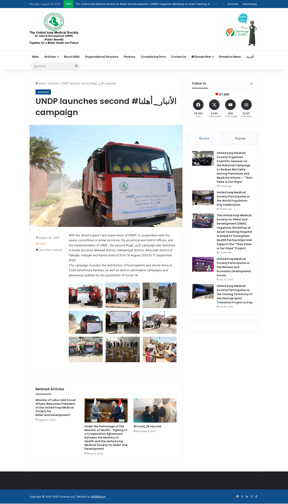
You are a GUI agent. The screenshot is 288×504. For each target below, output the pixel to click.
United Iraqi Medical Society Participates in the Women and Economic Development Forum (130, 7)
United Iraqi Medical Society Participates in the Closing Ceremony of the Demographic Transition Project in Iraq (234, 294)
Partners (129, 56)
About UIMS (72, 56)
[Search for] (76, 66)
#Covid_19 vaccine (147, 426)
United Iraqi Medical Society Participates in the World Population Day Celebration (233, 198)
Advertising (250, 3)
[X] (242, 496)
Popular (240, 138)
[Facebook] (237, 496)
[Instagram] (251, 496)
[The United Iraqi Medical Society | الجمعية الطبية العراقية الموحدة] (53, 29)
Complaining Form (153, 56)
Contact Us (178, 56)
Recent (204, 138)
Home (42, 83)
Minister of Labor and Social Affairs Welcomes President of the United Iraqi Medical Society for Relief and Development (55, 407)
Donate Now (202, 56)
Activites (50, 56)
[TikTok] (256, 496)
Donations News (230, 56)
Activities (233, 3)
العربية (250, 56)
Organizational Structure (101, 56)
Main (35, 56)
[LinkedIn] (247, 496)
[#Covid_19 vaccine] (155, 410)
